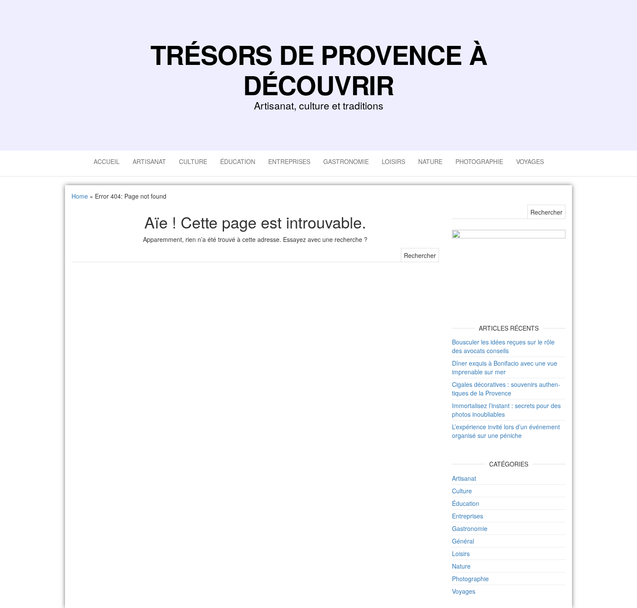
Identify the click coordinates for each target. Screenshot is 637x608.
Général (463, 541)
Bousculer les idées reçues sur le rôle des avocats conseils (503, 346)
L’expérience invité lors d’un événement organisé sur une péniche (506, 431)
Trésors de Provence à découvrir (318, 69)
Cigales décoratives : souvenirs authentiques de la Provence (506, 388)
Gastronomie (346, 161)
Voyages (530, 161)
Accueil (107, 161)
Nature (430, 161)
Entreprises (289, 161)
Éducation (237, 161)
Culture (193, 161)
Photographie (479, 161)
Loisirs (393, 161)
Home (80, 196)
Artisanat (149, 161)
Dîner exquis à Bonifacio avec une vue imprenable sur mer (504, 367)
